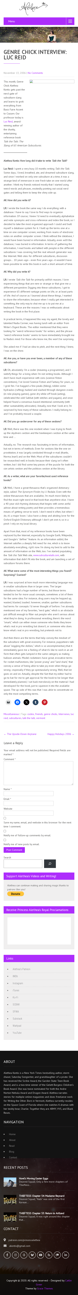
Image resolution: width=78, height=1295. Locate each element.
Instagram (18, 983)
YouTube (17, 1032)
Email (7, 799)
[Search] (50, 863)
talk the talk (28, 718)
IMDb (15, 976)
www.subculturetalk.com (46, 555)
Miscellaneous (11, 714)
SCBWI (16, 1004)
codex (30, 714)
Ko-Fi (15, 997)
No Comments (35, 73)
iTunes (16, 990)
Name (8, 789)
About (12, 1140)
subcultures (15, 718)
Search (7, 857)
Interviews (64, 714)
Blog (11, 1151)
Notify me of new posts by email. (22, 844)
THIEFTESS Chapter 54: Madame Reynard (41, 1195)
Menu (11, 21)
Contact (13, 1157)
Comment (10, 759)
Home (12, 1134)
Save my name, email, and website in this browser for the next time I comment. (37, 824)
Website (8, 808)
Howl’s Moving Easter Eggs (33, 1178)
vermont (40, 718)
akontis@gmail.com (19, 1245)
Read (12, 1145)
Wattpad (17, 1025)
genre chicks (50, 714)
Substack (17, 1018)
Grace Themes (45, 1288)
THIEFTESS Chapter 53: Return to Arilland (41, 1213)
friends (39, 714)
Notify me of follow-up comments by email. (27, 835)
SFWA (16, 1011)
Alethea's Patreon (21, 969)
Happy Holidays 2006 (61, 734)
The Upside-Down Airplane (20, 734)
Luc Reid (8, 121)
